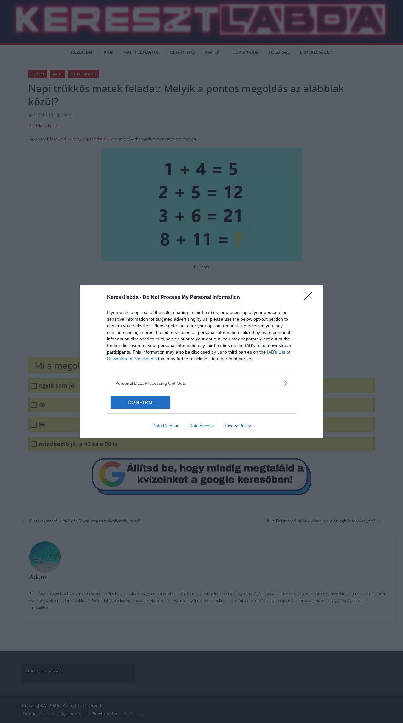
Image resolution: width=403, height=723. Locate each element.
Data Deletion (165, 425)
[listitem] (201, 383)
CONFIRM (140, 402)
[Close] (310, 298)
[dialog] (201, 361)
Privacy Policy (237, 425)
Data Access (201, 425)
